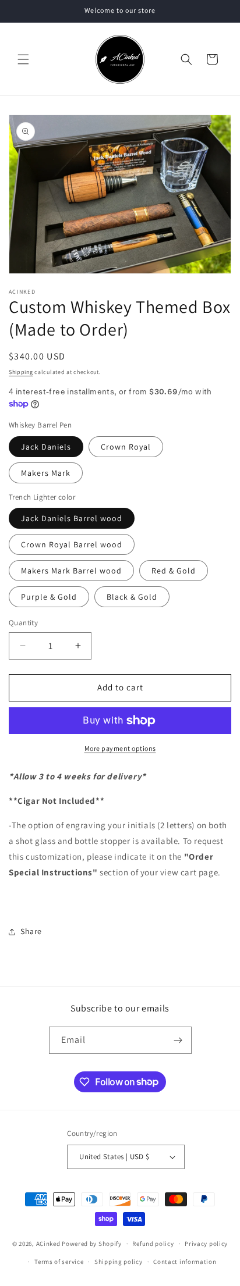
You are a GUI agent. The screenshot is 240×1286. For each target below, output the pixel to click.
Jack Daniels (46, 446)
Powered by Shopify (92, 1243)
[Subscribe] (178, 1040)
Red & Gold (173, 570)
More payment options (120, 748)
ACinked (48, 1243)
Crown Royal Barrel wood (71, 544)
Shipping (21, 372)
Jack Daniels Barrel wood (71, 518)
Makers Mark (45, 473)
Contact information (184, 1261)
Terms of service (58, 1261)
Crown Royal (126, 446)
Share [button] (31, 931)
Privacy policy (206, 1243)
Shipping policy (118, 1261)
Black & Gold (132, 597)
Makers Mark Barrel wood (71, 570)
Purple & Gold (49, 597)
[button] (23, 59)
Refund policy (153, 1243)
